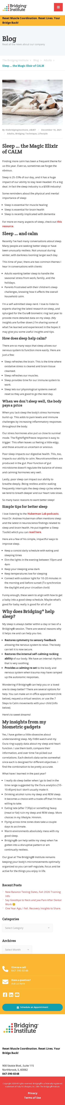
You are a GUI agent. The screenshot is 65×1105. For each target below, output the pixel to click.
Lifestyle (43, 133)
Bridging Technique (26, 133)
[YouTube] (17, 995)
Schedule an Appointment (34, 1007)
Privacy (32, 1093)
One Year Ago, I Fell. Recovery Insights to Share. (33, 908)
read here (35, 532)
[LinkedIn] (11, 995)
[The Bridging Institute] (15, 7)
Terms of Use (32, 1097)
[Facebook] (5, 995)
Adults (10, 133)
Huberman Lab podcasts (42, 513)
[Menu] (58, 7)
